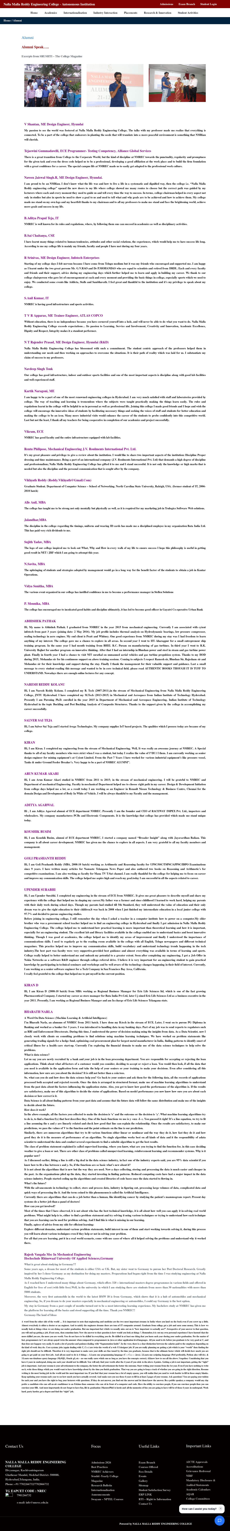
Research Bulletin (101, 1485)
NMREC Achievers (102, 1472)
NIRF (189, 1476)
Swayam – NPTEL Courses (107, 1499)
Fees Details (146, 1472)
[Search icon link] (224, 4)
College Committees (198, 1499)
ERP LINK (145, 1494)
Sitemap (143, 1485)
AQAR (190, 1494)
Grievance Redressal (198, 1471)
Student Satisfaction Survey (155, 1490)
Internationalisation (102, 1490)
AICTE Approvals (197, 1462)
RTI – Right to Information (155, 1499)
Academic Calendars (198, 1489)
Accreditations (194, 1466)
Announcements (100, 1494)
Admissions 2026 (101, 1462)
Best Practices (99, 1467)
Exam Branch (147, 1462)
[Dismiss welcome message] (220, 1508)
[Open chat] (220, 1521)
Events (142, 1476)
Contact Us (145, 1504)
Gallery (143, 1481)
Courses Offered (148, 1467)
